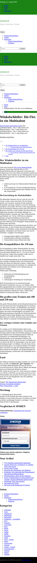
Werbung (11, 43)
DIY (7, 382)
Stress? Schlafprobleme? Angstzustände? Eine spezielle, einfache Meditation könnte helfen (19, 478)
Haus (6, 112)
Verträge (7, 551)
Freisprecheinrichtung (11, 36)
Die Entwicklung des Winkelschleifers (21, 147)
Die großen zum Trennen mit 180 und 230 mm (19, 151)
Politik (6, 534)
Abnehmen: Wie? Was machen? (14, 481)
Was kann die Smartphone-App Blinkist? (17, 470)
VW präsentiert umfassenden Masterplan (17, 463)
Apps (6, 512)
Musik (6, 528)
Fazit (7, 156)
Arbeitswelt (8, 513)
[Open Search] (1, 83)
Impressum (7, 11)
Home (6, 5)
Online (6, 532)
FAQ (5, 9)
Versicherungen (9, 549)
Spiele (6, 538)
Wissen (6, 552)
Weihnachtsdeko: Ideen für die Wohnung (17, 476)
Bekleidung (8, 515)
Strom (6, 541)
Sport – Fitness (9, 539)
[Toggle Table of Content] (1, 142)
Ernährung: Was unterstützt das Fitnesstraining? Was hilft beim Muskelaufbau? (19, 473)
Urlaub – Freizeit (9, 547)
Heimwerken (13, 382)
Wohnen (7, 554)
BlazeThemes (26, 560)
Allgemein (7, 510)
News (2, 126)
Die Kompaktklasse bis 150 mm (15, 149)
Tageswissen (8, 543)
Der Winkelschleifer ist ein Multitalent (17, 145)
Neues (6, 7)
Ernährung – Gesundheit (12, 519)
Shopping (7, 536)
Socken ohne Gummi (11, 468)
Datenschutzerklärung (15, 41)
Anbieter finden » (15, 445)
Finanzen (7, 523)
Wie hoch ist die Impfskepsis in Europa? (17, 485)
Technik (6, 545)
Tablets (6, 37)
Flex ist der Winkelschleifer (23, 167)
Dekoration (7, 517)
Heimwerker (22, 382)
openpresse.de (4, 21)
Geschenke (7, 525)
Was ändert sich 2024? (11, 483)
